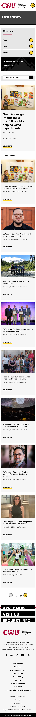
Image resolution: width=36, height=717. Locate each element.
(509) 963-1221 (30, 649)
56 (21, 596)
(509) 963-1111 (25, 647)
